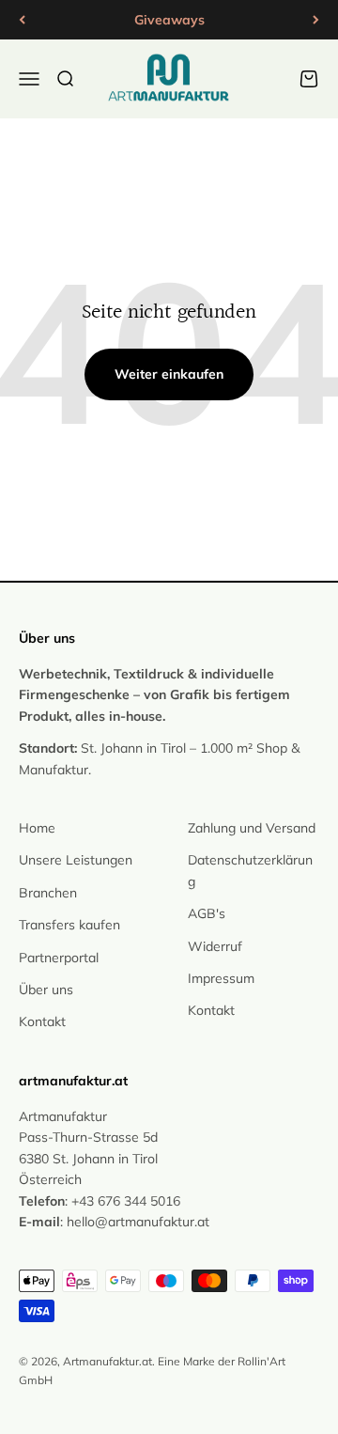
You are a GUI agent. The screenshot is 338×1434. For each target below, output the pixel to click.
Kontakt (42, 1021)
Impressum (221, 978)
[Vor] (316, 19)
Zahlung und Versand (251, 827)
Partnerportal (59, 957)
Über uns (46, 989)
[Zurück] (22, 19)
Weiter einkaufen (169, 374)
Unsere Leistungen (75, 859)
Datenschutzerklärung (250, 870)
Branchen (48, 892)
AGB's (206, 913)
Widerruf (215, 946)
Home (37, 827)
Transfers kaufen (69, 924)
